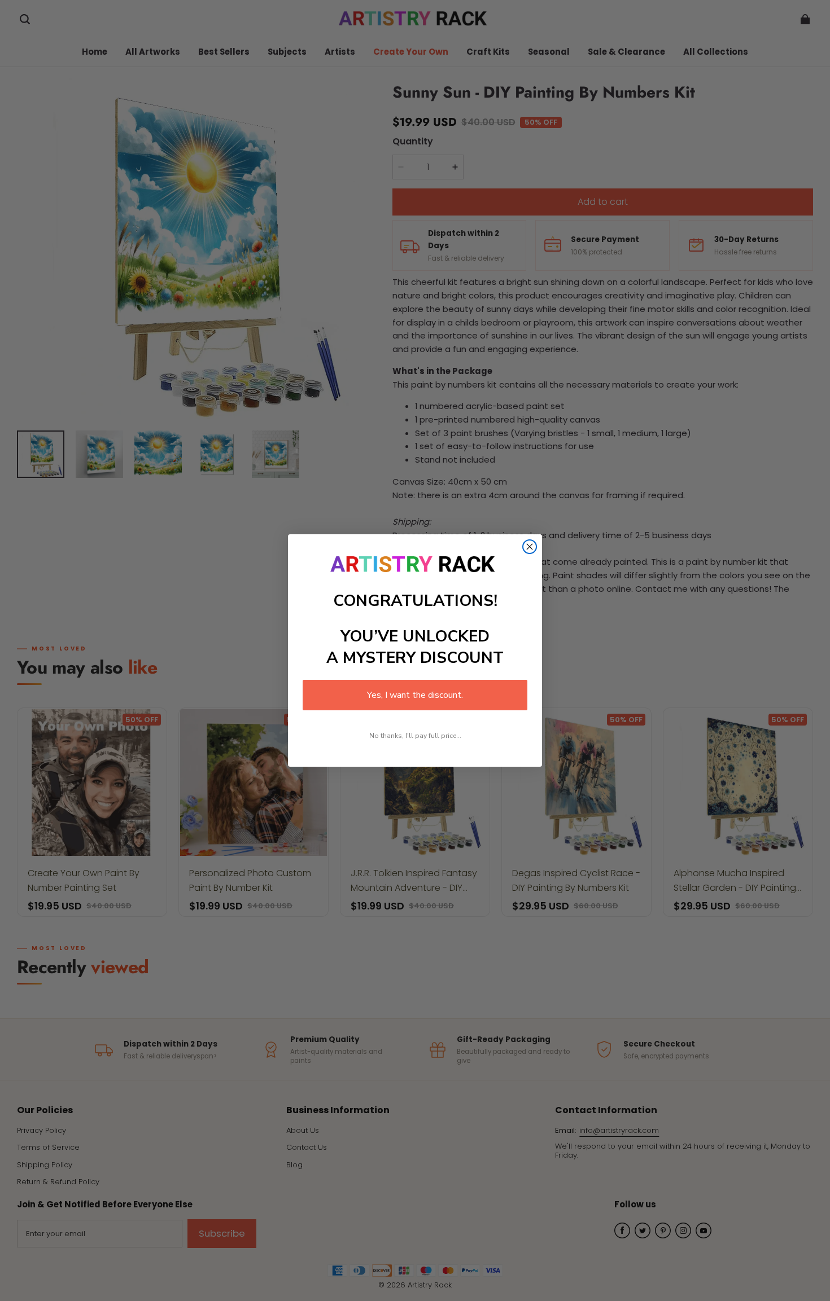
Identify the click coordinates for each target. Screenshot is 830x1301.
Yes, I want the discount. (415, 695)
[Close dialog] (529, 546)
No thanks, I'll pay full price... (415, 735)
